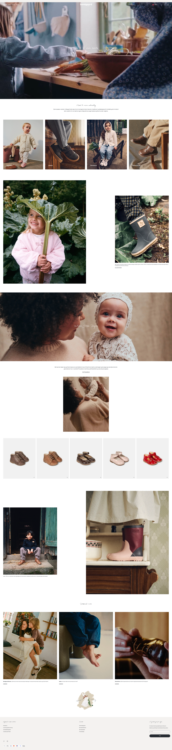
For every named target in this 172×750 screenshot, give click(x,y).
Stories (17, 4)
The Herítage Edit (136, 165)
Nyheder (5, 4)
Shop (9, 4)
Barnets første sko (82, 727)
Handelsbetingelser (7, 729)
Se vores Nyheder (118, 267)
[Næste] (165, 457)
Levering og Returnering (8, 727)
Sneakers (50, 165)
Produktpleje (81, 731)
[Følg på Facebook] (4, 741)
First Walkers (10, 165)
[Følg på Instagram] (7, 741)
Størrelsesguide (82, 725)
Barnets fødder (82, 729)
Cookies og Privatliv (7, 731)
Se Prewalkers (86, 372)
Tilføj (160, 735)
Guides (13, 4)
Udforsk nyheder (86, 53)
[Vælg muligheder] (34, 477)
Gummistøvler (93, 165)
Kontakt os (5, 725)
